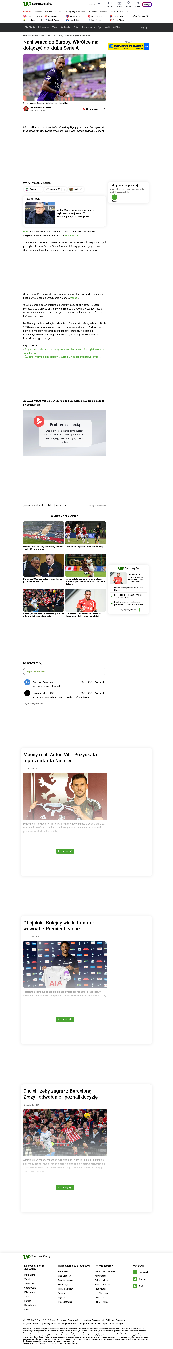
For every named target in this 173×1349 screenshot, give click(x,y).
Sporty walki (104, 27)
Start (25, 36)
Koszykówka (30, 1305)
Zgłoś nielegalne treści (34, 703)
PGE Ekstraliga (65, 1302)
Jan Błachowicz (102, 1293)
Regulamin (120, 1320)
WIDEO (116, 27)
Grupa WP (41, 1320)
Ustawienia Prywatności (92, 1320)
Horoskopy (38, 1323)
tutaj (75, 1343)
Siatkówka (65, 27)
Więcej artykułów (127, 609)
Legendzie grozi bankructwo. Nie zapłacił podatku (128, 596)
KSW (26, 1309)
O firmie (51, 1320)
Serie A (58, 505)
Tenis (54, 27)
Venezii (74, 297)
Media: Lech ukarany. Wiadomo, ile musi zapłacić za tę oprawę (43, 547)
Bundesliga (63, 1284)
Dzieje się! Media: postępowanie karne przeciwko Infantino (42, 580)
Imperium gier (116, 1323)
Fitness (27, 1301)
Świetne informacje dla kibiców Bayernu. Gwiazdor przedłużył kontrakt (63, 356)
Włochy (49, 505)
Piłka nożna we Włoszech (33, 505)
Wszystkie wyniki (140, 16)
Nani (43, 36)
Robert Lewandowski (105, 1271)
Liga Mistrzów (64, 1276)
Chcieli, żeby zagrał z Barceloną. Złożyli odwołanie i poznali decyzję (43, 614)
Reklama (110, 1320)
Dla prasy (61, 1320)
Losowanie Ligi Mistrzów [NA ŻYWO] (84, 546)
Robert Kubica (101, 1280)
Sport (105, 1323)
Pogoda (27, 1323)
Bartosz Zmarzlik (103, 1284)
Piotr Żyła (99, 1297)
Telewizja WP (64, 1323)
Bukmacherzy (88, 27)
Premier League (65, 1280)
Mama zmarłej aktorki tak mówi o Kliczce (128, 589)
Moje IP (84, 1323)
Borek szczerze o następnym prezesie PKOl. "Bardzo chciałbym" (129, 603)
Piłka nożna (43, 27)
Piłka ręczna (30, 1292)
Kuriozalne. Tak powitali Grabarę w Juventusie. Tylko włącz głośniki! (83, 614)
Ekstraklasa (63, 1271)
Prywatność (73, 1320)
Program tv (50, 1323)
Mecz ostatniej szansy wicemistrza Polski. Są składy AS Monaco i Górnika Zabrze (85, 581)
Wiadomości (95, 1323)
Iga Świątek (100, 1289)
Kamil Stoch (100, 1276)
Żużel (76, 27)
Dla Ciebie (30, 27)
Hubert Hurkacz (102, 1302)
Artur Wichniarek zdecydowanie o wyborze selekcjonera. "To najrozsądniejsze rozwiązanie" (75, 213)
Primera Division (65, 1289)
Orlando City (71, 235)
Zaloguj (147, 4)
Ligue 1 (61, 1297)
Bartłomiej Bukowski (40, 107)
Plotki (75, 1323)
